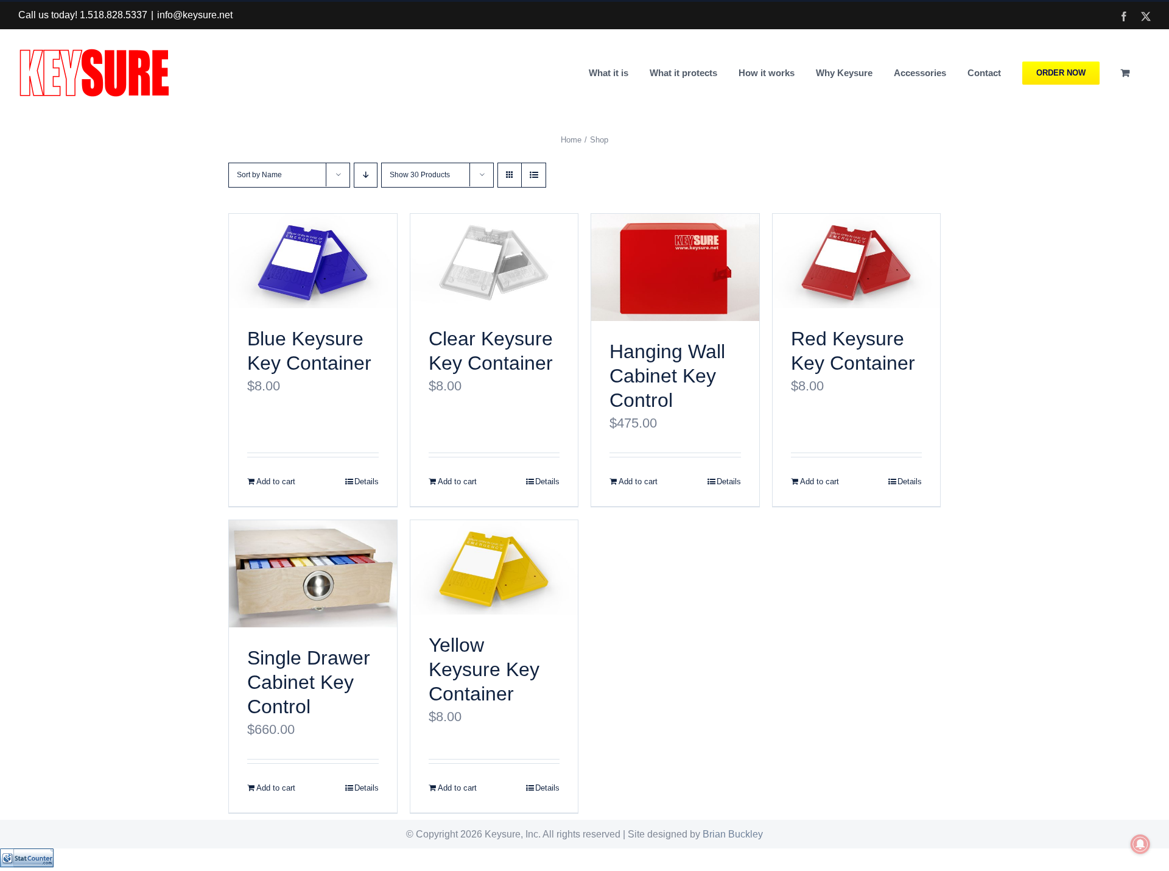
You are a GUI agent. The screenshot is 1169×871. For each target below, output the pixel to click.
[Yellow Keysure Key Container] (494, 567)
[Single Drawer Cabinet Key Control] (313, 573)
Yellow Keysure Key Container (484, 669)
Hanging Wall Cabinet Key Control (667, 375)
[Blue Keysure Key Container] (313, 261)
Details (366, 481)
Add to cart (275, 481)
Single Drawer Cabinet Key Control (308, 682)
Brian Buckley (733, 834)
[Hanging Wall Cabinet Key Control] (675, 267)
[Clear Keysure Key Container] (494, 261)
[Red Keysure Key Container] (857, 261)
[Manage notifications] (1140, 844)
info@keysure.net (195, 15)
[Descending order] (365, 175)
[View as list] (534, 175)
